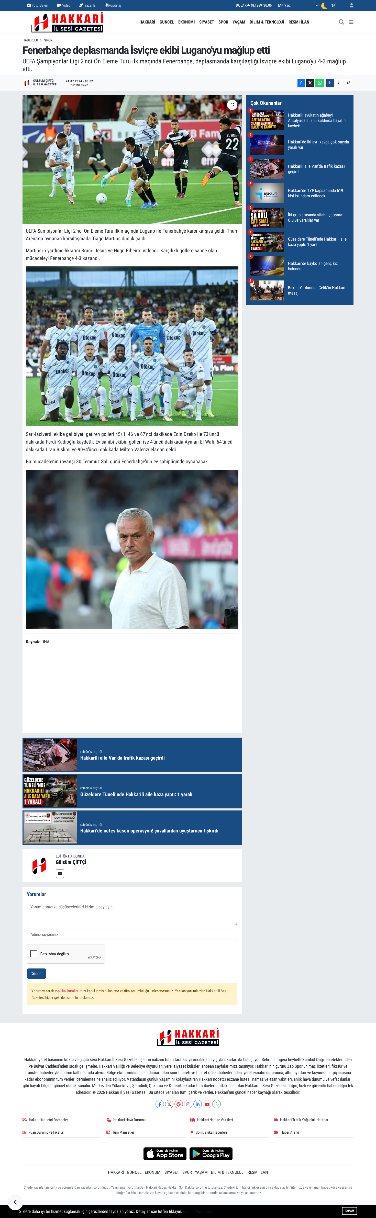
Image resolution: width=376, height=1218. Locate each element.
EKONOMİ (186, 22)
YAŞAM (239, 22)
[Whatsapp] (216, 1104)
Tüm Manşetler (123, 1132)
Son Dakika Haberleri (211, 1132)
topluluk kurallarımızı (71, 991)
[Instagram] (188, 1104)
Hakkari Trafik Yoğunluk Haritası (304, 1120)
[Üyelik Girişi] (349, 5)
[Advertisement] (132, 690)
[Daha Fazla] (330, 83)
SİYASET (206, 22)
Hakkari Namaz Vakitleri (215, 1120)
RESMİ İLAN (299, 22)
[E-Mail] (60, 874)
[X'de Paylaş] (310, 83)
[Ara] (342, 22)
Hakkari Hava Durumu (129, 1120)
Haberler (30, 40)
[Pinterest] (178, 1104)
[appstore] (164, 1153)
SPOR (223, 22)
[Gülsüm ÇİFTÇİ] (39, 865)
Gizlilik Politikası (197, 1211)
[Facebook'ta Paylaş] (301, 83)
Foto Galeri (40, 5)
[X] (169, 1104)
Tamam (349, 1210)
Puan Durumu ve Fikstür (45, 1132)
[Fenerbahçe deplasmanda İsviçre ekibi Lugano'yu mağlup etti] (132, 159)
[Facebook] (160, 1104)
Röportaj (114, 5)
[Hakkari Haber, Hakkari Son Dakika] (67, 21)
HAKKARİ (147, 22)
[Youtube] (207, 1104)
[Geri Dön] (15, 1202)
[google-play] (211, 1153)
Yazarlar (90, 5)
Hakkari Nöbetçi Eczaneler (48, 1120)
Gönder (36, 973)
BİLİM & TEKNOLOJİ (267, 22)
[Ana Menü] (351, 22)
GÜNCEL (167, 22)
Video (66, 5)
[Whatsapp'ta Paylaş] (319, 83)
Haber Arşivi (290, 1132)
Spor (48, 40)
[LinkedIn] (197, 1104)
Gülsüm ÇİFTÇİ (71, 862)
